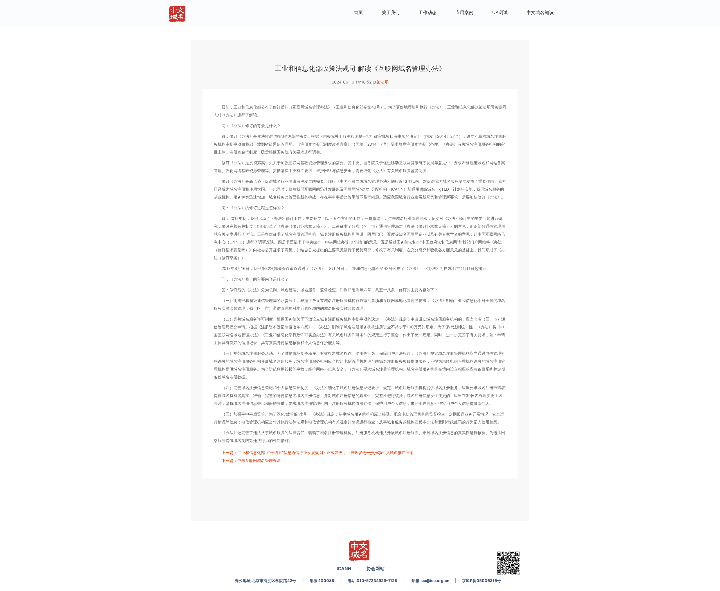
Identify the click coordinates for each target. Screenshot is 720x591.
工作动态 (427, 12)
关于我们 (391, 12)
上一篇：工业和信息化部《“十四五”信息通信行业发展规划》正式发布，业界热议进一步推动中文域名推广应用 (317, 452)
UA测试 (500, 12)
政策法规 (380, 82)
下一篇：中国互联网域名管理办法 (251, 460)
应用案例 (464, 12)
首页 (358, 12)
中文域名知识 (540, 12)
